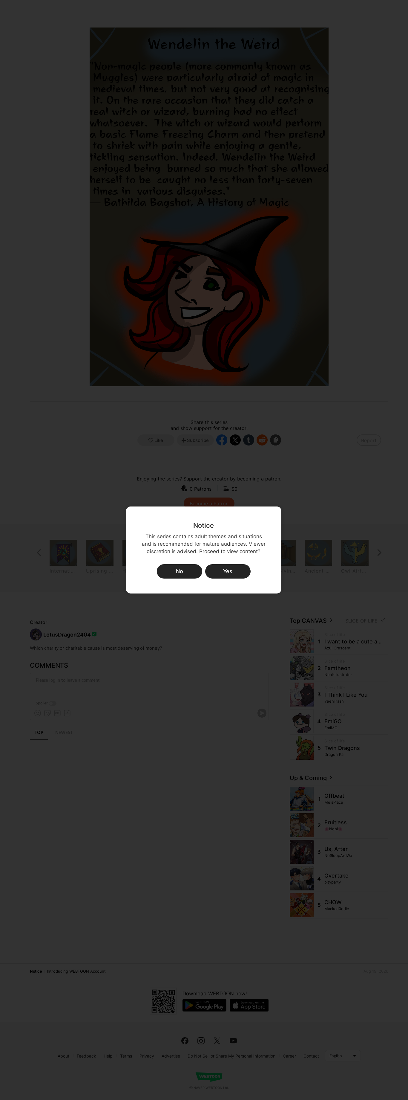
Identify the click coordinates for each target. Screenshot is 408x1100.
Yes (227, 571)
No (179, 571)
